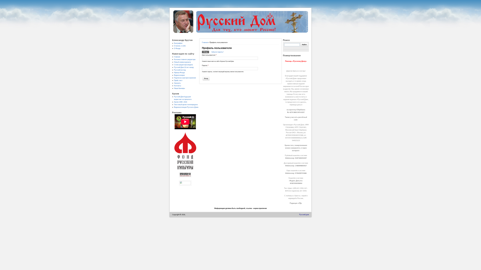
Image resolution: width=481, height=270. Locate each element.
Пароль (205, 65)
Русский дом (304, 215)
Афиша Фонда (179, 73)
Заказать (177, 83)
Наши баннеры (179, 88)
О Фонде (177, 48)
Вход (206, 52)
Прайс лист (178, 80)
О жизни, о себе (180, 46)
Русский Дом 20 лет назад (184, 67)
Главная (205, 42)
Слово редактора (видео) (183, 65)
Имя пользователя (209, 55)
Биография (178, 43)
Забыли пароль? (217, 52)
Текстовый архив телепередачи (186, 105)
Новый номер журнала (182, 62)
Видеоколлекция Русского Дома (186, 107)
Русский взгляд (180, 70)
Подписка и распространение (185, 78)
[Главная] (183, 32)
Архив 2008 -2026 (180, 102)
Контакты (177, 86)
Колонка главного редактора (184, 59)
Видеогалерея (179, 75)
